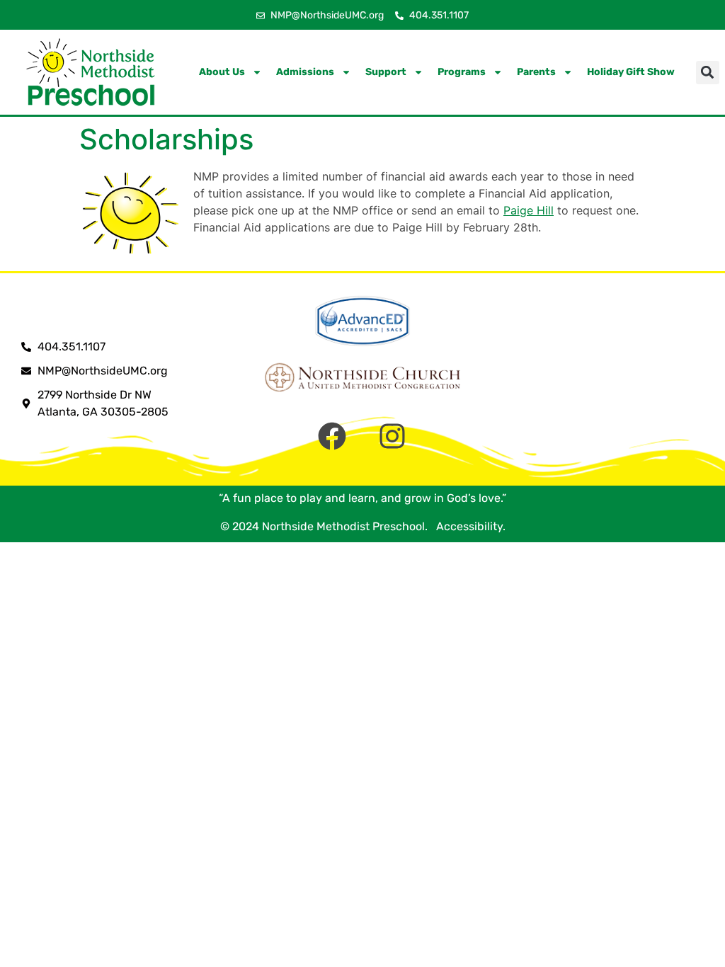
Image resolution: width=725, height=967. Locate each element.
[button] (707, 72)
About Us (222, 72)
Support (385, 72)
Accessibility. (468, 526)
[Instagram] (392, 436)
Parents (536, 72)
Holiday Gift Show (631, 72)
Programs (462, 72)
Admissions (305, 72)
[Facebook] (332, 436)
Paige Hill (528, 210)
